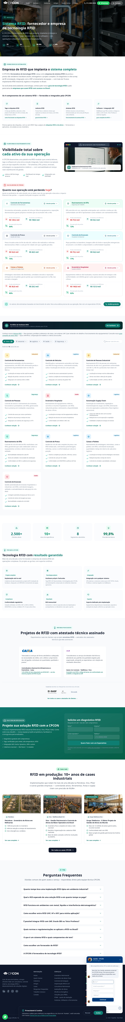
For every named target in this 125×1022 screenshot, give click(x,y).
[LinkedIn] (3, 991)
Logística (36, 341)
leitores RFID (17, 333)
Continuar (103, 1000)
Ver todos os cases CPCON (61, 850)
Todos (9, 341)
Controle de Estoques (61, 981)
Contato (118, 3)
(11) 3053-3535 (91, 3)
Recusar (87, 1013)
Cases (76, 3)
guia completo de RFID (103, 117)
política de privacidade (94, 748)
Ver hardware (111, 325)
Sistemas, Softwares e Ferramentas (65, 1000)
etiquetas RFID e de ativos (54, 125)
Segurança (61, 341)
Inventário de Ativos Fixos (62, 978)
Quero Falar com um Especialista (93, 743)
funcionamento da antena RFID (75, 117)
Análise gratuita (113, 304)
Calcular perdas (50, 203)
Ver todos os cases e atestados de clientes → (62, 698)
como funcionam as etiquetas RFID (15, 117)
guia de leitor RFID (40, 117)
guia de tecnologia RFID (57, 86)
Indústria (47, 3)
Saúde (48, 341)
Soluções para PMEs (60, 995)
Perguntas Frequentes (41, 989)
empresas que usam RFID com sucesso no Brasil (31, 88)
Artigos (56, 3)
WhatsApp (104, 3)
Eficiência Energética (61, 992)
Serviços (36, 3)
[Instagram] (12, 991)
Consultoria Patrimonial (62, 986)
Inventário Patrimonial (61, 975)
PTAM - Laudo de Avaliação (63, 997)
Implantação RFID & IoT (62, 984)
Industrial (22, 341)
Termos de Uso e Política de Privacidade (43, 1015)
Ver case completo (11, 840)
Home (28, 3)
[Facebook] (8, 991)
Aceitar (98, 1013)
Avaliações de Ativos (61, 989)
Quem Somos (66, 3)
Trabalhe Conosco (39, 992)
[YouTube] (16, 991)
